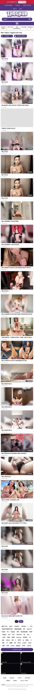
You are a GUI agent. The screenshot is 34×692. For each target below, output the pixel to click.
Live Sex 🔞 (23, 27)
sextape (19, 634)
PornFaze (18, 5)
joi (30, 637)
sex (18, 631)
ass (4, 637)
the (8, 637)
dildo (18, 646)
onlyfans (17, 629)
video (4, 634)
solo (8, 640)
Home (4, 678)
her (3, 645)
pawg (29, 643)
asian (12, 645)
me (24, 634)
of (12, 640)
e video (24, 643)
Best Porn (10, 27)
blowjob (24, 632)
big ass (19, 637)
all (13, 634)
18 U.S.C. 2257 (24, 680)
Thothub (15, 689)
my (24, 629)
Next (21, 621)
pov (31, 626)
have (13, 637)
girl (9, 634)
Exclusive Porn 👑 (3, 28)
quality (29, 629)
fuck (3, 632)
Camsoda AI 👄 (30, 28)
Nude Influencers (17, 28)
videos (29, 645)
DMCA (15, 680)
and (11, 643)
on (3, 643)
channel (16, 626)
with (19, 640)
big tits (4, 626)
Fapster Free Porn (27, 5)
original (23, 626)
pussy (25, 637)
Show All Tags (17, 649)
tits (19, 643)
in (15, 643)
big (8, 631)
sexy (30, 631)
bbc (3, 640)
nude (10, 626)
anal (27, 640)
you (28, 634)
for (8, 645)
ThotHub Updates (8, 5)
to (7, 643)
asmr (23, 645)
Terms (8, 680)
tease (13, 632)
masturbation (7, 629)
